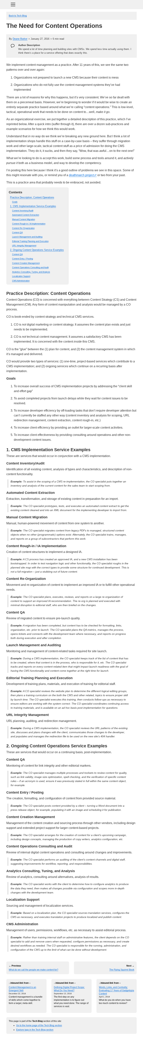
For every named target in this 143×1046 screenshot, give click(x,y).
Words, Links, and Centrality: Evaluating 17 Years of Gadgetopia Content (116, 990)
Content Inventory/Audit (22, 210)
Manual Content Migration (23, 219)
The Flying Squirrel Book (121, 969)
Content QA (17, 232)
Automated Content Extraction (25, 215)
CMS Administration (21, 281)
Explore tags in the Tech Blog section (34, 1029)
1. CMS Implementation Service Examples (33, 206)
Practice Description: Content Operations (32, 197)
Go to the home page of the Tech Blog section (39, 1025)
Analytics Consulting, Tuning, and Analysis (31, 272)
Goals (15, 202)
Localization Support (21, 276)
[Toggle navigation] (71, 4)
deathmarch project (81, 175)
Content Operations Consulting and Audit (30, 267)
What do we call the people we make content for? (33, 969)
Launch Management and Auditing (27, 237)
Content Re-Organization (23, 228)
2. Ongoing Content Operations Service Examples (37, 250)
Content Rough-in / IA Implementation (28, 224)
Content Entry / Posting (22, 258)
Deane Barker (20, 38)
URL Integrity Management (24, 245)
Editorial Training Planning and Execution (30, 241)
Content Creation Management (26, 263)
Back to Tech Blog (18, 15)
